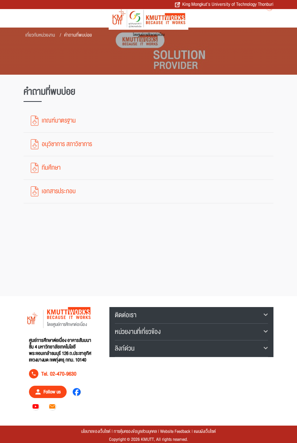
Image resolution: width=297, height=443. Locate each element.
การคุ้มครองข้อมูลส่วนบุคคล (135, 431)
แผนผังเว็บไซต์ (205, 431)
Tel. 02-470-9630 (58, 373)
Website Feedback (175, 431)
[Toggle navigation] (233, 16)
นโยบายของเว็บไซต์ (95, 431)
